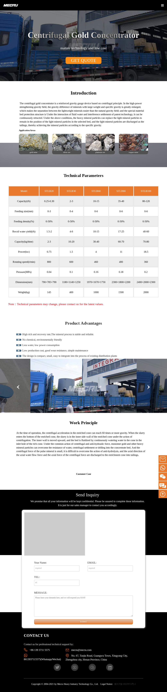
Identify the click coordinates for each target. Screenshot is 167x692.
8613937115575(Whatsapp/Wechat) (42, 659)
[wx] (92, 667)
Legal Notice (106, 684)
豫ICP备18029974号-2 (125, 684)
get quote (83, 60)
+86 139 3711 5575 (40, 650)
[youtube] (74, 667)
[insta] (109, 667)
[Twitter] (57, 667)
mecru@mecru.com (81, 650)
